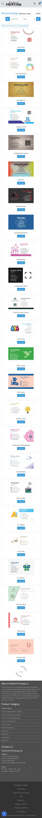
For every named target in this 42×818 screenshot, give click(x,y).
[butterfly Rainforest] (21, 222)
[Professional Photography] (21, 434)
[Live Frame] (21, 36)
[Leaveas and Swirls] (21, 275)
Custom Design (9, 25)
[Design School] (21, 116)
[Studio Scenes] (21, 408)
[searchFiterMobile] (8, 19)
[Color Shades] (21, 487)
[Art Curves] (21, 540)
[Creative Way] (21, 646)
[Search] (38, 19)
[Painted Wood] (21, 593)
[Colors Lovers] (21, 354)
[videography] (21, 248)
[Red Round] (21, 620)
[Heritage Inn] (21, 89)
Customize (21, 50)
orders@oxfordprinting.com (16, 763)
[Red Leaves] (21, 381)
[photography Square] (21, 142)
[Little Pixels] (21, 328)
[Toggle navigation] (3, 4)
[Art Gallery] (21, 514)
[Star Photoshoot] (21, 63)
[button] (4, 814)
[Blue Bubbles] (21, 461)
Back (38, 13)
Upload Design (23, 25)
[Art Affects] (21, 567)
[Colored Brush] (21, 195)
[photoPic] (21, 169)
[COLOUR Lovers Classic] (21, 301)
